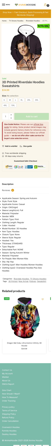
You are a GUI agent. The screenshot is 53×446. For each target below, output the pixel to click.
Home (4, 21)
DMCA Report (8, 384)
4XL (5, 105)
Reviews (7, 190)
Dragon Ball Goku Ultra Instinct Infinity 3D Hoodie (24, 344)
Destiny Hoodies (9, 434)
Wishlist (5, 377)
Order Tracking (8, 401)
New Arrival (23, 281)
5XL (13, 105)
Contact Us (7, 370)
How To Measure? (10, 397)
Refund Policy (8, 417)
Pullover (32, 281)
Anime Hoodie (36, 440)
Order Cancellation (10, 421)
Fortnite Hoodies (9, 431)
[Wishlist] (43, 299)
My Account (7, 373)
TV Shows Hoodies (16, 21)
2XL (29, 100)
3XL (36, 100)
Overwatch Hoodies (11, 427)
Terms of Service (9, 410)
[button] (46, 5)
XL (22, 100)
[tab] (25, 184)
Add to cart (32, 116)
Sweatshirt (41, 281)
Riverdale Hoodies (33, 21)
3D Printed (12, 281)
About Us (6, 380)
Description (7, 184)
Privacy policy (8, 407)
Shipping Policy (9, 414)
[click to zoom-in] (26, 49)
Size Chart (6, 390)
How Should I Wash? (11, 394)
